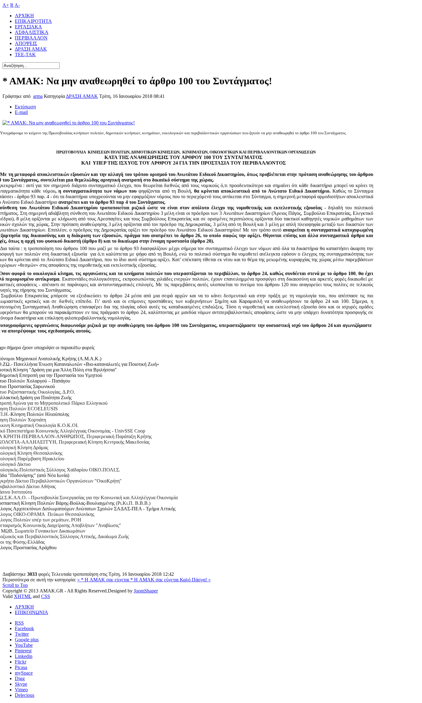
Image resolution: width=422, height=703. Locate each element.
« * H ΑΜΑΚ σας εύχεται (103, 579)
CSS (45, 596)
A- (17, 5)
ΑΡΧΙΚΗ (24, 606)
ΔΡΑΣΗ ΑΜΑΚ (82, 96)
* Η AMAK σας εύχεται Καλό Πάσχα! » (170, 579)
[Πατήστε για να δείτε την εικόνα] (68, 122)
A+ (5, 5)
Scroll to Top (15, 585)
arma (38, 96)
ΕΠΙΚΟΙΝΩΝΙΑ (31, 612)
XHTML (23, 596)
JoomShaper (146, 590)
